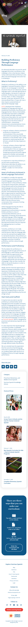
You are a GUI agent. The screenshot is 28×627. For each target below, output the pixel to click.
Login (14, 583)
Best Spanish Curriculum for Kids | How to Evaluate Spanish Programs (13, 452)
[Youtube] (14, 605)
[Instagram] (21, 605)
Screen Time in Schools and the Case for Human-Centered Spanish (13, 420)
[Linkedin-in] (17, 605)
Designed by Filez (14, 622)
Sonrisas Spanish (8, 319)
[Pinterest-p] (10, 605)
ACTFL (3, 106)
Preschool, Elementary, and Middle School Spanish (12, 379)
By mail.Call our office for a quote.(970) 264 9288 (14, 538)
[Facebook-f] (7, 605)
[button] (25, 6)
